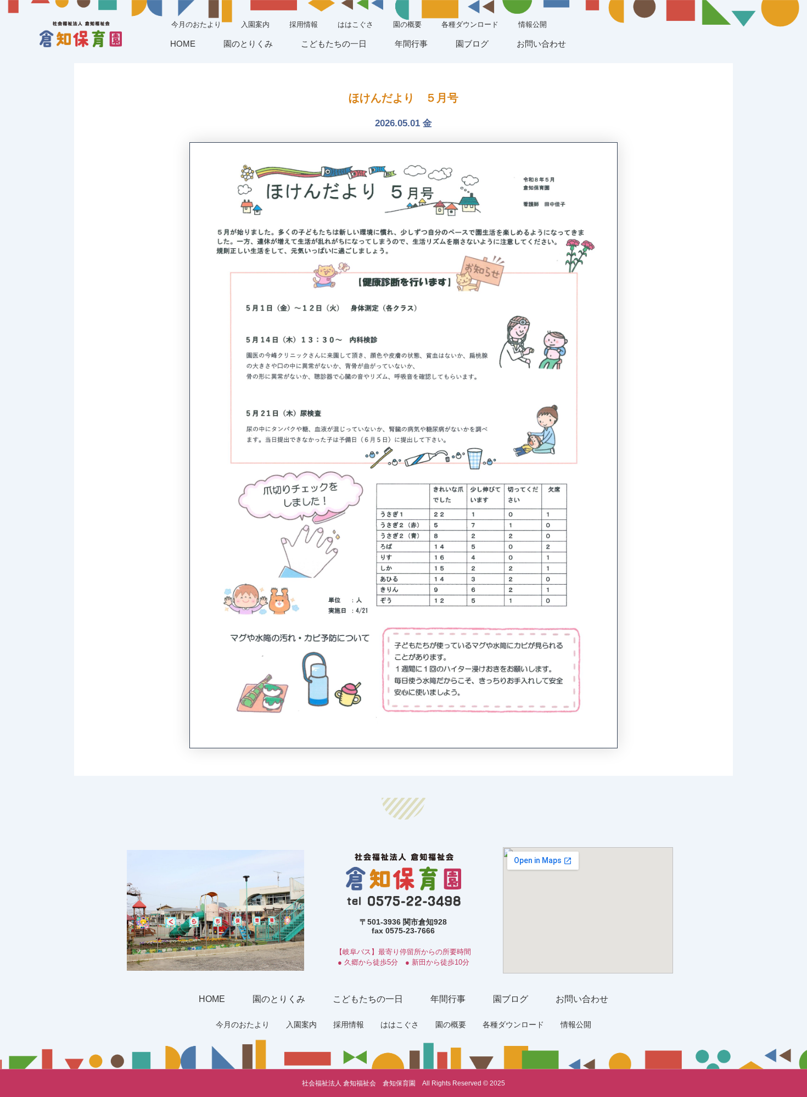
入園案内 (255, 24)
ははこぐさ (355, 24)
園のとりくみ (248, 43)
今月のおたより (196, 24)
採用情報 (303, 24)
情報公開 (532, 24)
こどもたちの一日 (334, 43)
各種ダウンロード (469, 24)
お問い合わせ (541, 43)
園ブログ (472, 43)
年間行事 (411, 43)
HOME (182, 43)
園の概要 (407, 24)
